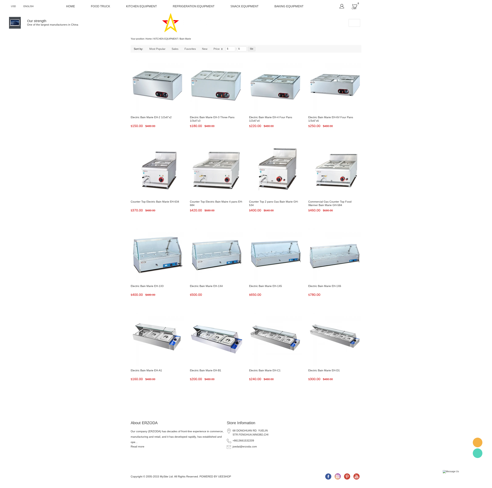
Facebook (328, 476)
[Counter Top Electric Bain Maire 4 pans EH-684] (216, 170)
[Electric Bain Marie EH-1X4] (216, 254)
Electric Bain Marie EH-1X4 (206, 286)
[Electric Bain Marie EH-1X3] (157, 254)
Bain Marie (185, 38)
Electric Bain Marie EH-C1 (265, 370)
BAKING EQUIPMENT (288, 6)
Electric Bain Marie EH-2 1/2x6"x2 (151, 117)
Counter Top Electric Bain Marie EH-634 (155, 201)
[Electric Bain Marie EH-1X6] (334, 254)
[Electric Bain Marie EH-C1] (275, 339)
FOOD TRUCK (100, 6)
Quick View (157, 104)
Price (217, 48)
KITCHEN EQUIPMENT (141, 6)
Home (70, 6)
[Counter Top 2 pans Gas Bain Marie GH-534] (275, 170)
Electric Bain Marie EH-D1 (324, 370)
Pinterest (347, 476)
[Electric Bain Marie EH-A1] (157, 339)
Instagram (338, 476)
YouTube (356, 476)
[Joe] (477, 442)
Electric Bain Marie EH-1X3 (147, 286)
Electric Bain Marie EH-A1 (146, 370)
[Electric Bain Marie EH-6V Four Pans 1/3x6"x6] (334, 86)
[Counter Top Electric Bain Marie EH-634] (157, 170)
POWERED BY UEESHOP (215, 476)
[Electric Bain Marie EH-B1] (216, 339)
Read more (137, 446)
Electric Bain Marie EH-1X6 (324, 286)
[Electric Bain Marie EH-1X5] (275, 254)
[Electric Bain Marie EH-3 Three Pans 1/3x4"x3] (216, 86)
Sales (175, 48)
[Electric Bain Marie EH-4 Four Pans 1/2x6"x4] (275, 86)
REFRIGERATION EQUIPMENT (193, 6)
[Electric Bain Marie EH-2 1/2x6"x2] (157, 86)
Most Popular (157, 48)
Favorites (190, 48)
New (204, 48)
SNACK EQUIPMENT (244, 6)
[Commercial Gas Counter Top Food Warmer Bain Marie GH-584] (334, 170)
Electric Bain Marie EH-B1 (205, 370)
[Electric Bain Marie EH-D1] (334, 339)
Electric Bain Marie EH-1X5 (265, 286)
